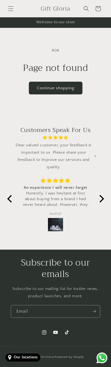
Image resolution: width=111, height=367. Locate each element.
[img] (55, 137)
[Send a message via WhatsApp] (102, 358)
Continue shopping (55, 88)
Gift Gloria (47, 357)
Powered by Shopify (69, 357)
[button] (11, 9)
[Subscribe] (94, 311)
